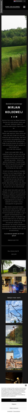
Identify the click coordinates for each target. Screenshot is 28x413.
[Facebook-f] (11, 117)
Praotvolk (14, 342)
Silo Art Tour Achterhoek (14, 366)
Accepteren (14, 400)
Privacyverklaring (16, 411)
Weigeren (14, 404)
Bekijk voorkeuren (14, 408)
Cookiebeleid (10, 411)
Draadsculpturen (14, 319)
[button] (26, 385)
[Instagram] (14, 117)
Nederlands (19, 1)
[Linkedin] (16, 117)
